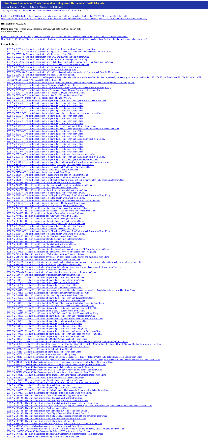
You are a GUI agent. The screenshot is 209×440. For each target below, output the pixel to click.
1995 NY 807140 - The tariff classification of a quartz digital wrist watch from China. (45, 144)
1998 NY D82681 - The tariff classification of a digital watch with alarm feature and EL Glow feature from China (58, 249)
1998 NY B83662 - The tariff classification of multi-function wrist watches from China (46, 239)
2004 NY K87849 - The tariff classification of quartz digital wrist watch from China (44, 387)
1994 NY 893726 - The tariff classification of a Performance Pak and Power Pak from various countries (53, 90)
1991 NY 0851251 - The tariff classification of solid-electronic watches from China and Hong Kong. (52, 49)
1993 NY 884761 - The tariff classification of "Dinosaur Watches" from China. (42, 85)
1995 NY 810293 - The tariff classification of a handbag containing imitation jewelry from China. (50, 164)
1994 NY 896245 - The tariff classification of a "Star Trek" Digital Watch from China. (45, 95)
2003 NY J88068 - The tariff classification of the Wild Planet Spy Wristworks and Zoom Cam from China (54, 369)
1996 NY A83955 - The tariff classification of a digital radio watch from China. (42, 187)
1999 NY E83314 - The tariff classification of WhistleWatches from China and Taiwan (45, 254)
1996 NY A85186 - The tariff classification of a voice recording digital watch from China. (47, 190)
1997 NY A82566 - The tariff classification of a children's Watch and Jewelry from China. (47, 208)
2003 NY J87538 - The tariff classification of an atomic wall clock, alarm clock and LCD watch (50, 367)
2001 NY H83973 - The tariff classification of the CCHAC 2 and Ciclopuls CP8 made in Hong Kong (52, 313)
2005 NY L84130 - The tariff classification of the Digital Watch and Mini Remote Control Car (49, 413)
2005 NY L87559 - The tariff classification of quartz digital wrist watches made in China (46, 418)
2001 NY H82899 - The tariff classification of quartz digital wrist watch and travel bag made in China (52, 308)
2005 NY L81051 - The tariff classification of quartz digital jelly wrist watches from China (47, 400)
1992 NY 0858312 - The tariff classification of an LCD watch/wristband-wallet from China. (48, 64)
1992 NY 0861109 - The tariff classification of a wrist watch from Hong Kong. (42, 69)
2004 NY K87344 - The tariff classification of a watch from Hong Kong (39, 385)
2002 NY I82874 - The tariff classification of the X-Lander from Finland (39, 349)
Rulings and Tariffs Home (23, 10)
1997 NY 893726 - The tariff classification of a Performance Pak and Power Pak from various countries (53, 200)
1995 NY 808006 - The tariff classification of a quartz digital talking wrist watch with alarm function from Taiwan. (58, 162)
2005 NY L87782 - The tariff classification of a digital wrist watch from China (42, 421)
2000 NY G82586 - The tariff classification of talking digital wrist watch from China (44, 287)
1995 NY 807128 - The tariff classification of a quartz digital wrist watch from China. (45, 116)
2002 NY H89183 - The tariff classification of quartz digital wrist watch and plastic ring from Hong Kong (54, 331)
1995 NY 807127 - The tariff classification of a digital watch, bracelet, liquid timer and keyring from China (55, 113)
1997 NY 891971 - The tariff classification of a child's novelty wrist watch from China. (46, 198)
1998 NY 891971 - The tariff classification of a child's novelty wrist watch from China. (46, 234)
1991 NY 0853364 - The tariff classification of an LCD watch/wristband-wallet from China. (48, 57)
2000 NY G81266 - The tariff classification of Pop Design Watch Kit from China (43, 282)
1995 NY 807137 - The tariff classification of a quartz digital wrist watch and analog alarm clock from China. (56, 139)
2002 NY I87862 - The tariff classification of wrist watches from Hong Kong (41, 354)
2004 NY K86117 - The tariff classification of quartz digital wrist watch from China (44, 380)
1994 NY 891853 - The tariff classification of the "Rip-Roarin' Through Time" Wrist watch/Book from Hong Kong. (59, 87)
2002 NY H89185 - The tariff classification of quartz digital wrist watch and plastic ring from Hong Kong (54, 334)
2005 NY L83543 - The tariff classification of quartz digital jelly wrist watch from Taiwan (47, 411)
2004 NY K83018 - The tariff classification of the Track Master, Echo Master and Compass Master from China (56, 375)
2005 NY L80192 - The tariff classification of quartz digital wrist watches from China (45, 398)
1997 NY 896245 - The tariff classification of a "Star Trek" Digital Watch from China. (45, 205)
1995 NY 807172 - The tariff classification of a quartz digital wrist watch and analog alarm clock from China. (56, 157)
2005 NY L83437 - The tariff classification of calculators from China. (38, 408)
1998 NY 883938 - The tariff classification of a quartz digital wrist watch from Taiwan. (46, 226)
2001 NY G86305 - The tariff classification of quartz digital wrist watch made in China (46, 300)
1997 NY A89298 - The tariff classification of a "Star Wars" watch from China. (42, 216)
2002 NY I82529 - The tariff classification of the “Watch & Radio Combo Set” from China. (48, 346)
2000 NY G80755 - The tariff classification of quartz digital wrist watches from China (45, 280)
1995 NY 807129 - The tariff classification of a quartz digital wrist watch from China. (45, 118)
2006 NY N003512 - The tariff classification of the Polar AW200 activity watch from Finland (48, 431)
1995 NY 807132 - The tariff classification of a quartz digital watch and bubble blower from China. (51, 126)
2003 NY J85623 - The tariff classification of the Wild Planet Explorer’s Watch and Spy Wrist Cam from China (56, 364)
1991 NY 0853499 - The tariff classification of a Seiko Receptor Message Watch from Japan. (48, 59)
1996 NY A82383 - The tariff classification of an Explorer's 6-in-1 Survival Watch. (44, 182)
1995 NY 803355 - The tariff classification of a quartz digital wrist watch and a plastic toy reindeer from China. (56, 100)
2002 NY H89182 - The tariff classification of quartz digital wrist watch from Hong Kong (47, 328)
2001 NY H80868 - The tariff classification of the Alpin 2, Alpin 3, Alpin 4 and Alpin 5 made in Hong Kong (55, 303)
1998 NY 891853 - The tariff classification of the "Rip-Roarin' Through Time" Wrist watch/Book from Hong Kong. (59, 231)
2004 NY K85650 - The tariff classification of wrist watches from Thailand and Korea (45, 377)
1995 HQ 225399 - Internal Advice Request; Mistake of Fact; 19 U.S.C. (39, 98)
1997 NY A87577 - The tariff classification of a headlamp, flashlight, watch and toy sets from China (51, 210)
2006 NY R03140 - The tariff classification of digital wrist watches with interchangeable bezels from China (55, 434)
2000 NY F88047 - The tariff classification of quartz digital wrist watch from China (44, 275)
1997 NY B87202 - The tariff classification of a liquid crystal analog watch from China (46, 223)
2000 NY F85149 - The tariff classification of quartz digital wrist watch (39, 269)
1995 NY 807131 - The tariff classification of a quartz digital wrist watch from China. (45, 123)
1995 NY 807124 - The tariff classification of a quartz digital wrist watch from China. (45, 105)
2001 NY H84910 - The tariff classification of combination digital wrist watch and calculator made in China (55, 318)
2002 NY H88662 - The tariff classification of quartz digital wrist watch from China (44, 326)
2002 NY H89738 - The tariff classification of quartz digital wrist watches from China (45, 336)
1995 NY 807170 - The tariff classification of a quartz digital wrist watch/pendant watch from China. (52, 154)
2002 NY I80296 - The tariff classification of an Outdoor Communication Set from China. (47, 339)
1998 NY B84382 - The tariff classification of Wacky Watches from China (40, 241)
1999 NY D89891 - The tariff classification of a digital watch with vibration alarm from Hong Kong (51, 251)
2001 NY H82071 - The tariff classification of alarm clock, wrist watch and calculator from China (50, 305)
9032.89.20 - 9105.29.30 (64, 10)
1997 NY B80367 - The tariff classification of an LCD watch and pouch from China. (45, 218)
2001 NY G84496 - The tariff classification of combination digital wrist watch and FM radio (48, 293)
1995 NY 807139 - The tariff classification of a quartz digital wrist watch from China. (45, 141)
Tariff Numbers (56, 7)
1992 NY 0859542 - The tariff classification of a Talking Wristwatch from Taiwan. (44, 67)
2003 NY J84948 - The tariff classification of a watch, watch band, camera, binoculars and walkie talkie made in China (60, 362)
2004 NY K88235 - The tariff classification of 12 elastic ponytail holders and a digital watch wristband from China (58, 390)
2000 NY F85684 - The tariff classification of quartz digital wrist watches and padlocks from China (51, 272)
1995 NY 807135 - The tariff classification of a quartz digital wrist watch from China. (45, 134)
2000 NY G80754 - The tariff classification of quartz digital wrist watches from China (45, 277)
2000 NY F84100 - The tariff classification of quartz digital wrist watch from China (44, 264)
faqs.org (5, 7)
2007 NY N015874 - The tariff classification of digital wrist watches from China (43, 436)
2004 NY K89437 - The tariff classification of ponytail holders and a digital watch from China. (49, 393)
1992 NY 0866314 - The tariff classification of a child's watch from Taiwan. (41, 75)
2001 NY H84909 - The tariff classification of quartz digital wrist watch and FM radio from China (51, 316)
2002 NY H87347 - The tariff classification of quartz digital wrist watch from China (44, 323)
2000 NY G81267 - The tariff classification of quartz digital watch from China (42, 285)
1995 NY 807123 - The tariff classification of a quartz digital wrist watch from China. (45, 103)
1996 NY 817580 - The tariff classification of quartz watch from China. (39, 172)
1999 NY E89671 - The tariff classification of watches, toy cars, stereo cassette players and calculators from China (58, 257)
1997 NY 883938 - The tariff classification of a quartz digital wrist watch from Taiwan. (46, 193)
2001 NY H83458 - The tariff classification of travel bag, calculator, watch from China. (46, 310)
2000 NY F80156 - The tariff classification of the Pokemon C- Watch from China (43, 259)
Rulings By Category (38, 7)
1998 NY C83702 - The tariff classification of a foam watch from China (39, 246)
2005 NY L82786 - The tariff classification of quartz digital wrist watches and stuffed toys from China (52, 403)
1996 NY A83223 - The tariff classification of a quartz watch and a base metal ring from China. (49, 185)
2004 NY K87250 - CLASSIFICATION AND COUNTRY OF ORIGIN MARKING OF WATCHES (53, 382)
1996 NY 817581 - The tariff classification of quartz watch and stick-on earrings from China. (48, 175)
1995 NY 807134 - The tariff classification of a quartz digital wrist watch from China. (45, 131)
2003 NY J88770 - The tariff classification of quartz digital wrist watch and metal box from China (50, 372)
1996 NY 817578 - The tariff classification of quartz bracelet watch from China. (42, 169)
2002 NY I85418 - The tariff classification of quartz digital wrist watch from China (44, 352)
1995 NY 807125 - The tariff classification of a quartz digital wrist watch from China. (45, 108)
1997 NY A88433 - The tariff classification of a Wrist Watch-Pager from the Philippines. (46, 213)
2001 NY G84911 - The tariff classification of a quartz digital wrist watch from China (45, 295)
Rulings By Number (19, 7)
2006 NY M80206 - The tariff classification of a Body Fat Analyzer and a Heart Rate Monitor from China (54, 423)
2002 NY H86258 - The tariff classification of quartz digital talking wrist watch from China (48, 321)
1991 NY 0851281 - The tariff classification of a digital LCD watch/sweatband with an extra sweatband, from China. (59, 51)
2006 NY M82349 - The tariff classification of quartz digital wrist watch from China (44, 426)
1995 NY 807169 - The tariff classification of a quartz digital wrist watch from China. (45, 151)
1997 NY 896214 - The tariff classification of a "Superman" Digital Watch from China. (46, 203)
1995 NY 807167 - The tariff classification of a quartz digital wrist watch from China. (45, 146)
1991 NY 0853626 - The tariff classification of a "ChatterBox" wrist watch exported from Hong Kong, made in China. (60, 62)
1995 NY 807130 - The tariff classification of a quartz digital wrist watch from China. (45, 121)
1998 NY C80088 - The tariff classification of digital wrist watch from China (41, 244)
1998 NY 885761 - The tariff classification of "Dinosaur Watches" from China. (42, 228)
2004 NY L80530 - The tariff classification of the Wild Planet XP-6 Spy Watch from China (47, 395)
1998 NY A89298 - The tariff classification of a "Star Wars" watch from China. (42, 236)
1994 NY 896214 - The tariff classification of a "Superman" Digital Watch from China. (46, 92)
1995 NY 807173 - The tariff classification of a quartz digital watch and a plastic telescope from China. (53, 159)
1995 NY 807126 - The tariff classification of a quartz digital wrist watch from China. (45, 110)
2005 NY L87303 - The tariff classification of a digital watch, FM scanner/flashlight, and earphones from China (57, 416)
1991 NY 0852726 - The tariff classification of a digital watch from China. (40, 54)
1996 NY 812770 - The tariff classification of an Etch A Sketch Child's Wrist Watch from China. (50, 167)
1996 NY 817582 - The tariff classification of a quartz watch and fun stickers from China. (47, 177)
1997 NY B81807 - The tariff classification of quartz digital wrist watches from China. (45, 221)
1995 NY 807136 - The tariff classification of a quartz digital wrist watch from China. (45, 136)
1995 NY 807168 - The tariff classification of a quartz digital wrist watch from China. (45, 149)
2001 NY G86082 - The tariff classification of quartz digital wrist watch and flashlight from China (51, 298)
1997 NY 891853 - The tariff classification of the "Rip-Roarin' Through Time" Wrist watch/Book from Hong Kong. (59, 195)
